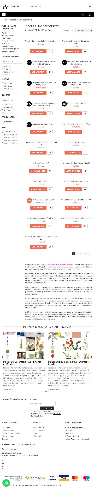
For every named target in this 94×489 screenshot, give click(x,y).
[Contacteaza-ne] (83, 14)
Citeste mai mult (8, 389)
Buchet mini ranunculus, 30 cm (41, 200)
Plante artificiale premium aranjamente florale (69, 363)
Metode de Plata (39, 427)
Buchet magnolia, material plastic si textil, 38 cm (41, 83)
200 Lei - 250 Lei (9, 140)
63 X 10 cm (8, 89)
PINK (6, 69)
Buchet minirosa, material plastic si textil (76, 42)
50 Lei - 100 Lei (9, 134)
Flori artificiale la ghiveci (10, 49)
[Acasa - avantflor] (14, 6)
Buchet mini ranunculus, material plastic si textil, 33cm (41, 104)
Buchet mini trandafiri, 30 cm (76, 181)
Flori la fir (5, 33)
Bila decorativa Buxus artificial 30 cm (76, 218)
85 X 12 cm (8, 86)
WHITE (6, 66)
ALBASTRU (8, 107)
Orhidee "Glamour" (41, 163)
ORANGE (7, 72)
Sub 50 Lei (7, 132)
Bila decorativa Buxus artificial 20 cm (41, 218)
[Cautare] (90, 6)
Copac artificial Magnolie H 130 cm (76, 124)
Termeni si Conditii (8, 430)
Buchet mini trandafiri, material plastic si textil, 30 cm (76, 63)
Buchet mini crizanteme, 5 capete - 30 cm (41, 143)
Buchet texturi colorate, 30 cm (41, 124)
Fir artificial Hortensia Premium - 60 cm (41, 41)
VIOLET (6, 104)
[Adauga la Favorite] (50, 51)
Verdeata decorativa (9, 51)
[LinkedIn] (2, 466)
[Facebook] (2, 460)
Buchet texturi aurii (76, 142)
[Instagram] (2, 469)
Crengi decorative (8, 41)
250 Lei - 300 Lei (9, 143)
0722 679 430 (11, 449)
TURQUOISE (8, 110)
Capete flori (6, 38)
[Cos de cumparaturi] (89, 14)
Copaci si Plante (7, 46)
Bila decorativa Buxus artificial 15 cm (76, 200)
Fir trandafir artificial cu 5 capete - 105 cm (41, 237)
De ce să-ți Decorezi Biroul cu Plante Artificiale (22, 363)
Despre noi (6, 427)
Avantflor (7, 121)
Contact (5, 439)
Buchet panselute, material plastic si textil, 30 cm (76, 83)
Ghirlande (5, 43)
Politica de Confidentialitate (12, 433)
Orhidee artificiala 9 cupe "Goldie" (76, 163)
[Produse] (4, 15)
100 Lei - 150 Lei (9, 137)
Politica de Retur (39, 430)
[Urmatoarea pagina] (88, 253)
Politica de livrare (8, 436)
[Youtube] (2, 463)
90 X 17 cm (8, 83)
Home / (7, 20)
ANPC (35, 433)
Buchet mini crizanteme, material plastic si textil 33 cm (41, 63)
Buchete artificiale (8, 35)
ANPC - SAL (37, 436)
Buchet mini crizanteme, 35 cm (76, 103)
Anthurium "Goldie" (41, 181)
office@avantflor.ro (13, 453)
